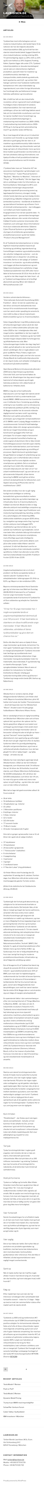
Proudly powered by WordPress (14, 1481)
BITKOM (13, 1357)
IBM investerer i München (13, 1416)
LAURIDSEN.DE (15, 13)
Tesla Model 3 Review (12, 1394)
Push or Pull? (8, 1389)
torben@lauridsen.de (15, 1460)
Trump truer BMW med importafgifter (18, 1403)
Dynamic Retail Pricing (12, 1398)
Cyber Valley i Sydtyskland (13, 1412)
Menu (23, 22)
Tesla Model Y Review (12, 1384)
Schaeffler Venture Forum (13, 1407)
